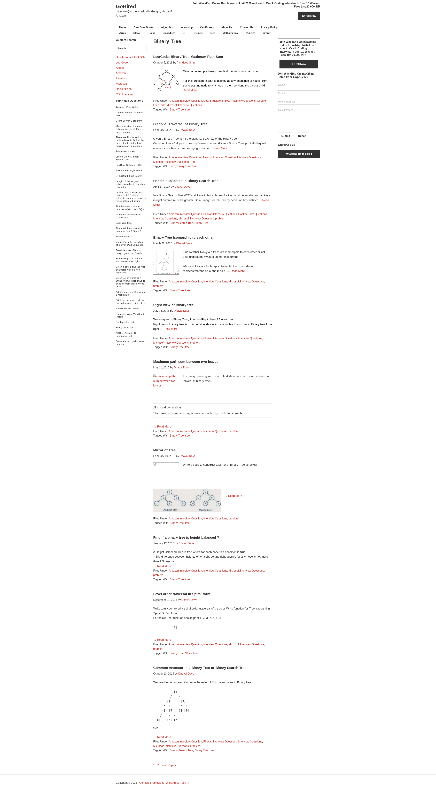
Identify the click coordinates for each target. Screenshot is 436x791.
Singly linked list (124, 327)
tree (187, 109)
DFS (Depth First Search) (129, 176)
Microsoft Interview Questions (184, 105)
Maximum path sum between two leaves (185, 361)
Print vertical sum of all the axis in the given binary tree (130, 301)
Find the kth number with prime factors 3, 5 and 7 (129, 230)
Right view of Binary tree (173, 305)
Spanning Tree (124, 223)
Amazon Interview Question (185, 100)
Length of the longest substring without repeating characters (130, 184)
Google (261, 100)
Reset (302, 136)
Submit (285, 136)
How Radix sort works (127, 308)
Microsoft (121, 83)
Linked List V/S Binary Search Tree (127, 158)
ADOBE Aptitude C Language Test (126, 334)
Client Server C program (129, 120)
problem (220, 218)
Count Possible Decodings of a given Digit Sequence (130, 243)
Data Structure (212, 100)
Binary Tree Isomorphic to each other (183, 237)
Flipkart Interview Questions (239, 100)
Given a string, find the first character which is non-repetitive (130, 269)
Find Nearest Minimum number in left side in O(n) (130, 208)
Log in (185, 782)
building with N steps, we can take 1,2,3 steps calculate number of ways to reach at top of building (131, 196)
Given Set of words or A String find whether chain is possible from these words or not (130, 282)
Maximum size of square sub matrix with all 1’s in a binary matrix (129, 129)
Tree (193, 161)
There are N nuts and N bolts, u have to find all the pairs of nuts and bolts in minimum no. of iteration (130, 141)
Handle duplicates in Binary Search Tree (185, 181)
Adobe (120, 67)
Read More (190, 90)
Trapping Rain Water (127, 107)
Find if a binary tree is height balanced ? (186, 537)
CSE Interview (124, 94)
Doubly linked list (125, 322)
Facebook (122, 78)
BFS (172, 166)
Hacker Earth (124, 89)
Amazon (121, 73)
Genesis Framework (151, 782)
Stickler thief (122, 236)
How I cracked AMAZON (130, 57)
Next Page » (168, 765)
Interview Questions (249, 157)
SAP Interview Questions (129, 170)
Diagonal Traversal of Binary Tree (180, 124)
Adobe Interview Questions (185, 157)
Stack (188, 653)
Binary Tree (177, 109)
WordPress (172, 782)
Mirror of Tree (164, 450)
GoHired (126, 6)
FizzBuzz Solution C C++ (129, 165)
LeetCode (159, 105)
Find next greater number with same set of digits (129, 260)
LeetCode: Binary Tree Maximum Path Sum (188, 57)
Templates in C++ (125, 151)
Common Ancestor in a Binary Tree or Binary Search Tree (199, 668)
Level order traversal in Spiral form (181, 594)
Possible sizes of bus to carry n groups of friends (129, 252)
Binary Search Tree (181, 223)
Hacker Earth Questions (252, 214)
